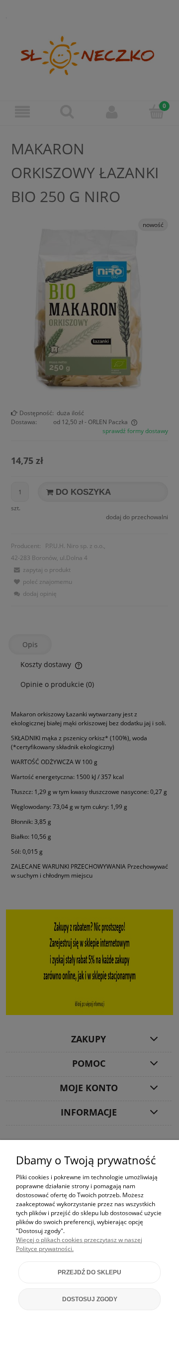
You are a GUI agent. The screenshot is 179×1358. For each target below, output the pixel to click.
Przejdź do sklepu (89, 1272)
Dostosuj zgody (89, 1299)
